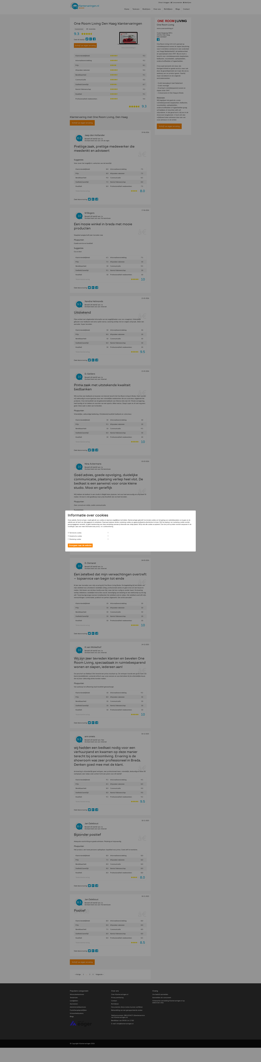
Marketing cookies (75, 539)
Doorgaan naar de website (80, 545)
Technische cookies (75, 533)
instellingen (71, 526)
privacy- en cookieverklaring (104, 526)
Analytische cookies (76, 536)
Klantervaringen (82, 520)
